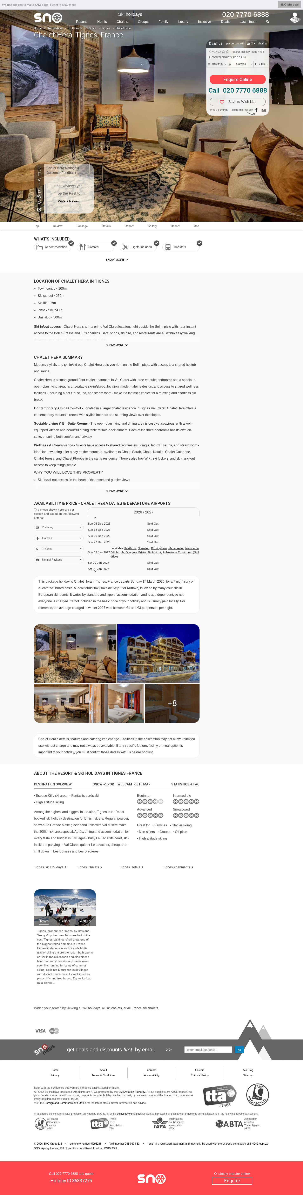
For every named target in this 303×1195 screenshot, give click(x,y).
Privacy (55, 1075)
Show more (115, 345)
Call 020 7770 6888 (237, 90)
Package (82, 226)
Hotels (102, 21)
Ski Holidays (54, 28)
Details (106, 226)
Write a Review (69, 201)
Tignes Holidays (48, 867)
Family (163, 21)
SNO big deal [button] (289, 4)
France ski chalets (145, 1008)
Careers (199, 1070)
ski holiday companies (129, 1113)
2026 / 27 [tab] (143, 512)
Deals (225, 21)
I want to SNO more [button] (63, 4)
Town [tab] (44, 921)
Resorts (81, 21)
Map (196, 226)
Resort (175, 226)
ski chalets (114, 1008)
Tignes (105, 28)
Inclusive (204, 21)
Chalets (122, 21)
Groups (143, 21)
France (91, 28)
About (103, 1070)
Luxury (183, 21)
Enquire (232, 1180)
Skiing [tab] (64, 921)
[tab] (53, 784)
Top (36, 226)
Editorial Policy (200, 1075)
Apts (176, 867)
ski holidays (91, 1008)
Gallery (152, 226)
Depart (129, 226)
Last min (248, 21)
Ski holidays (130, 14)
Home (38, 28)
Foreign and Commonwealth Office (65, 1102)
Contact (151, 1070)
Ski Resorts (75, 28)
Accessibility (151, 1075)
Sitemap (248, 1075)
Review (57, 226)
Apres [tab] (85, 921)
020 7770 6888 (67, 1173)
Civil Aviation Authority (132, 1091)
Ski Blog (248, 1070)
